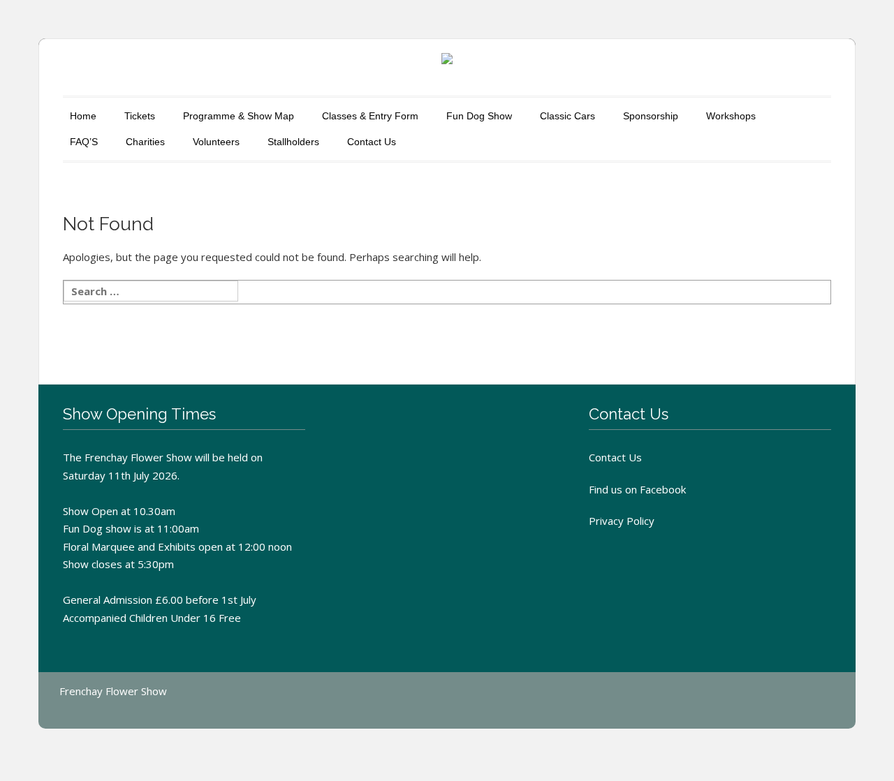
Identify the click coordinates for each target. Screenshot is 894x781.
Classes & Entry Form (370, 115)
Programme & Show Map (238, 115)
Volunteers (216, 141)
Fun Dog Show (479, 115)
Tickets (139, 115)
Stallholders (293, 141)
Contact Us (371, 141)
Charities (145, 141)
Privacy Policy (621, 521)
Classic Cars (567, 115)
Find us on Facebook (637, 489)
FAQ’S (84, 141)
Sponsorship (650, 115)
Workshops (731, 115)
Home (83, 115)
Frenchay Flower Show (113, 691)
